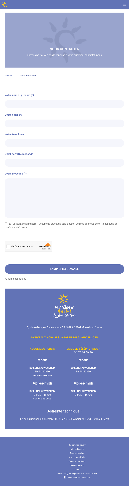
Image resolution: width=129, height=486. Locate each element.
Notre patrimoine (77, 449)
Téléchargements (77, 465)
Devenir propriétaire (77, 457)
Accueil (8, 75)
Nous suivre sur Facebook (79, 478)
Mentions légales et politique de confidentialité (77, 473)
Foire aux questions (77, 461)
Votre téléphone (14, 134)
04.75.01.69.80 (83, 352)
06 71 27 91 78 (63, 419)
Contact (77, 469)
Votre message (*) (16, 173)
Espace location (77, 453)
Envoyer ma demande (64, 269)
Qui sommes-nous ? (77, 445)
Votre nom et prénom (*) (19, 95)
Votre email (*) (13, 114)
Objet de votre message (19, 154)
